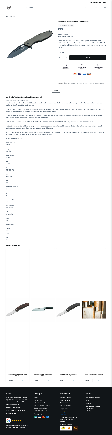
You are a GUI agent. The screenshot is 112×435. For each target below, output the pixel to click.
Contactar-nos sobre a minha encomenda (15, 410)
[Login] (101, 7)
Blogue (36, 397)
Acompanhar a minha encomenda (13, 408)
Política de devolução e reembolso (42, 405)
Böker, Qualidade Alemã (75, 83)
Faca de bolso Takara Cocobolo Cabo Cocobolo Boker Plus (17, 375)
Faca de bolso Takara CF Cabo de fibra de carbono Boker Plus (68, 375)
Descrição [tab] (56, 90)
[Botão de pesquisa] (83, 7)
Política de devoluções (65, 405)
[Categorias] (96, 7)
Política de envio (38, 400)
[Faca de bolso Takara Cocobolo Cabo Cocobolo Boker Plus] (17, 309)
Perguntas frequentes (65, 397)
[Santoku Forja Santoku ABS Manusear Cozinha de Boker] (43, 309)
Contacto (104, 2)
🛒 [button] (23, 380)
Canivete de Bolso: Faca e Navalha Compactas (93, 83)
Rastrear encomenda (65, 400)
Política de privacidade (39, 403)
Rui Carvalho (70, 25)
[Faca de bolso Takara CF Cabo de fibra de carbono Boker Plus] (68, 309)
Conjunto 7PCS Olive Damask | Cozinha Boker (94, 374)
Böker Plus (66, 83)
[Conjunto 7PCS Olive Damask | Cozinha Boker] (94, 309)
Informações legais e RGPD (40, 410)
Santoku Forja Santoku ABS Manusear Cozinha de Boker (43, 375)
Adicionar (88, 57)
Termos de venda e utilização (41, 408)
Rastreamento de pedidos (95, 2)
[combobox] (55, 7)
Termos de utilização (65, 403)
